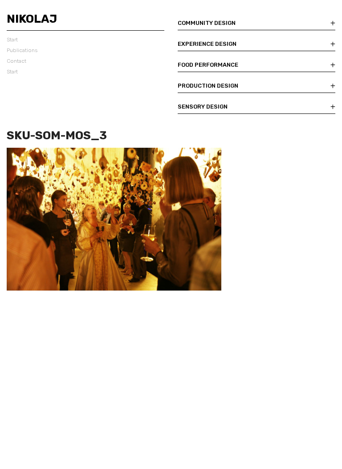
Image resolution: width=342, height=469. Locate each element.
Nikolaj (32, 19)
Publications (22, 50)
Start (12, 39)
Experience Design (207, 43)
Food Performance (208, 64)
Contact (16, 61)
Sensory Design (203, 106)
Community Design (207, 23)
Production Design (208, 85)
